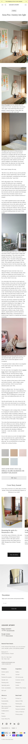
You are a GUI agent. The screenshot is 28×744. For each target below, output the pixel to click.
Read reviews (9, 635)
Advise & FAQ (19, 701)
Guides (17, 685)
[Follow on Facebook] (3, 724)
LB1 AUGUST (13, 472)
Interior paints (5, 671)
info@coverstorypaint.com (8, 662)
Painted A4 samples (7, 677)
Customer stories (20, 679)
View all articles (14, 554)
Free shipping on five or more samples (14, 1)
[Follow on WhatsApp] (18, 724)
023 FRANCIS (17, 470)
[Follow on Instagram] (7, 724)
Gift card (4, 690)
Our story (4, 698)
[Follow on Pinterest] (10, 724)
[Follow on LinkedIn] (14, 724)
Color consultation (6, 687)
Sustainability (5, 701)
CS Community (10, 630)
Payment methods (20, 709)
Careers (4, 716)
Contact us (18, 698)
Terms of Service (20, 711)
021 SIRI (10, 470)
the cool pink (9, 392)
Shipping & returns (20, 706)
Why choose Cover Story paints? (6, 707)
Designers (18, 682)
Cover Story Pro (6, 718)
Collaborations (5, 710)
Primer (3, 674)
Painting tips (19, 703)
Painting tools (5, 682)
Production (4, 703)
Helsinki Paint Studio (21, 687)
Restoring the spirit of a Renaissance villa (9, 531)
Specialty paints (6, 685)
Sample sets (5, 679)
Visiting (14, 10)
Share (15, 478)
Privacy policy (19, 714)
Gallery (17, 671)
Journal (17, 674)
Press (3, 713)
